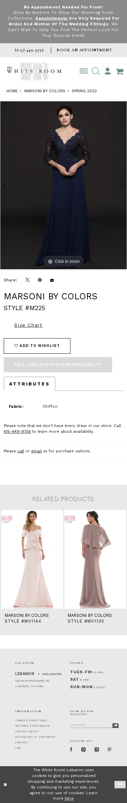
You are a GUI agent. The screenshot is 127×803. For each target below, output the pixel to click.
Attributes (29, 383)
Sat (74, 679)
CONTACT (21, 742)
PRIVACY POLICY (27, 731)
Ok (120, 784)
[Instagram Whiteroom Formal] (83, 750)
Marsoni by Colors (44, 91)
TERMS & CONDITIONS (31, 720)
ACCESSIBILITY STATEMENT (35, 737)
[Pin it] (40, 280)
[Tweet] (27, 280)
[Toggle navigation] (84, 71)
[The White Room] (34, 71)
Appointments (52, 18)
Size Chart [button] (28, 325)
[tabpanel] (63, 185)
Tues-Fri (81, 672)
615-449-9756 (17, 431)
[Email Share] (52, 280)
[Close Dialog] (5, 784)
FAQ (18, 748)
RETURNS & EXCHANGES (32, 726)
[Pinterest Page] (109, 750)
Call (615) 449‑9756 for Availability (58, 364)
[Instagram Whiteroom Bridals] (97, 750)
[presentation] (32, 559)
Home (12, 91)
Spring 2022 (84, 91)
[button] (96, 71)
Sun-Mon (81, 687)
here (69, 798)
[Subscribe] (115, 725)
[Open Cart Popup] (119, 71)
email (36, 451)
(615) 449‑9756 (52, 674)
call (20, 451)
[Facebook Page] (71, 750)
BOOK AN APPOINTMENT (84, 50)
